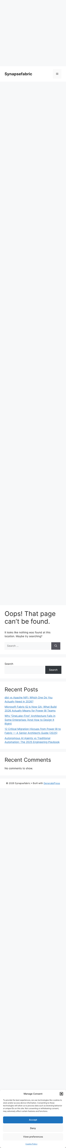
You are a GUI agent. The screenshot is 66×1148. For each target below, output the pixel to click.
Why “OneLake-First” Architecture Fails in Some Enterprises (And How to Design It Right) (30, 719)
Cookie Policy (31, 1144)
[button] (61, 1093)
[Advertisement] (33, 33)
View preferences (33, 1136)
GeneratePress (52, 783)
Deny (33, 1128)
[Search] (55, 646)
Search (9, 663)
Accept (33, 1119)
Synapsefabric (18, 74)
